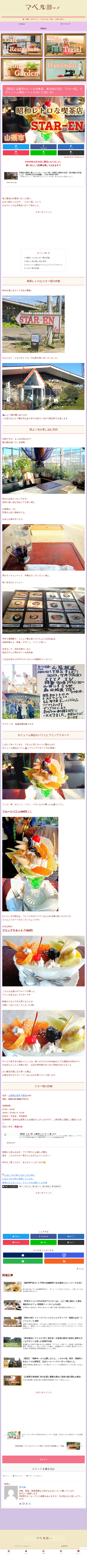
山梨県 (11, 1095)
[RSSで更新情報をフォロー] (64, 1261)
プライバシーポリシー (23, 1546)
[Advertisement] (43, 230)
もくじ (40, 253)
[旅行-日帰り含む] (65, 45)
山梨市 (17, 1095)
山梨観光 (47, 1186)
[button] (80, 727)
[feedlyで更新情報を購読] (23, 1261)
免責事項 (64, 1546)
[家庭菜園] (22, 69)
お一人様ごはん (26, 1186)
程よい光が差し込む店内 (36, 261)
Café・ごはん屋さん (11, 1186)
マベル (22, 1487)
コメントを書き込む (43, 1468)
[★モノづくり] (65, 69)
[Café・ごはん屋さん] (22, 45)
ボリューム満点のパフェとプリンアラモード (44, 265)
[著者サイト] (23, 1255)
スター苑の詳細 (32, 268)
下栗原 (24, 1095)
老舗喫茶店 (57, 1186)
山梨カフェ (37, 1186)
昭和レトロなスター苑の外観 (38, 258)
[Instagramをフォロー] (64, 1255)
